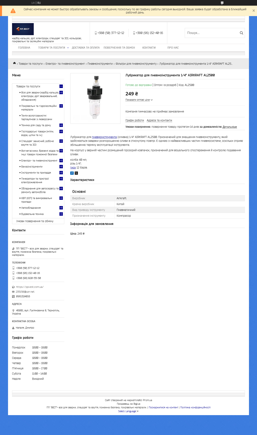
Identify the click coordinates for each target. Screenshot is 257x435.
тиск (73, 167)
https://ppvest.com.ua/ (30, 286)
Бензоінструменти (31, 166)
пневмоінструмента (104, 137)
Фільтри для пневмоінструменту (136, 63)
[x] (76, 173)
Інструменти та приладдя (36, 172)
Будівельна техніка (32, 213)
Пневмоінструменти (100, 63)
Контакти (149, 47)
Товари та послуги (51, 47)
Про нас (173, 47)
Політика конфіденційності (195, 407)
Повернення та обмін (119, 47)
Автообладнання (31, 207)
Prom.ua (147, 400)
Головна (24, 47)
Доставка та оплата (86, 47)
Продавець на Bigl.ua (128, 403)
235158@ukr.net (25, 291)
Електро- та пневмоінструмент (65, 63)
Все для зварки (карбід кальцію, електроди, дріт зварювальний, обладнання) (40, 96)
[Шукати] (241, 33)
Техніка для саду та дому (36, 125)
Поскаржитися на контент (163, 407)
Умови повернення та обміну (34, 221)
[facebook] (72, 173)
